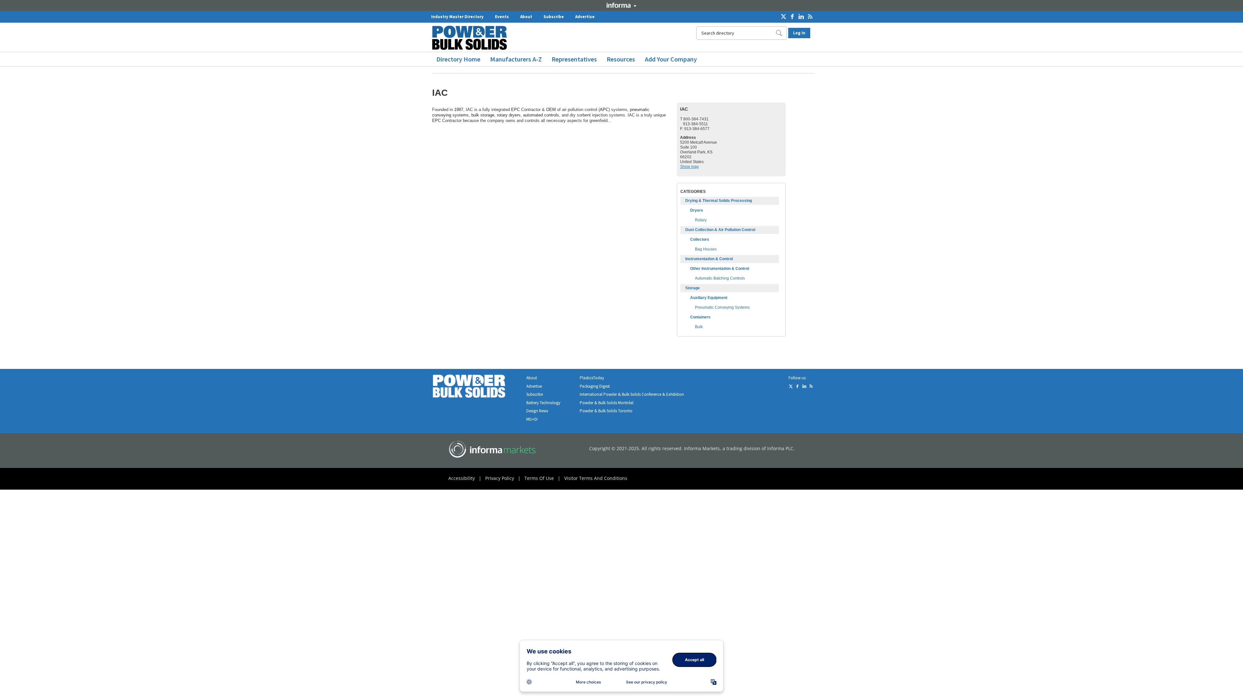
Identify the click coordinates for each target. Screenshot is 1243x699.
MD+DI (532, 419)
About (526, 16)
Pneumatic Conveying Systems (722, 307)
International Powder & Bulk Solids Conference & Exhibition (632, 394)
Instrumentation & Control (709, 259)
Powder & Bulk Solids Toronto (606, 411)
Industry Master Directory (457, 16)
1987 (458, 109)
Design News (537, 411)
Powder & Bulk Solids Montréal (606, 402)
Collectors (699, 239)
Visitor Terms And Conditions (595, 478)
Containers (700, 317)
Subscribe (553, 16)
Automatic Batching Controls (720, 278)
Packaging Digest (595, 386)
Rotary (701, 220)
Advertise (585, 16)
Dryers (696, 210)
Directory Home (458, 59)
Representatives (574, 59)
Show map (689, 166)
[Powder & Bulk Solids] (476, 387)
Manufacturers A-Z (516, 59)
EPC (515, 109)
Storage (692, 288)
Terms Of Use (539, 478)
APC (604, 109)
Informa (621, 5)
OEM (551, 109)
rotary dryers (509, 115)
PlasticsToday (592, 378)
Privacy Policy (499, 478)
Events (502, 16)
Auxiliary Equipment (708, 297)
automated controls (541, 115)
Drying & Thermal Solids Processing (718, 200)
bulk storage (482, 115)
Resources (621, 59)
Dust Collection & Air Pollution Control (720, 229)
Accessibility (461, 478)
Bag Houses (706, 249)
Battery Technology (543, 402)
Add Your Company (671, 59)
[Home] (472, 38)
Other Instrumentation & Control (719, 268)
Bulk (699, 327)
